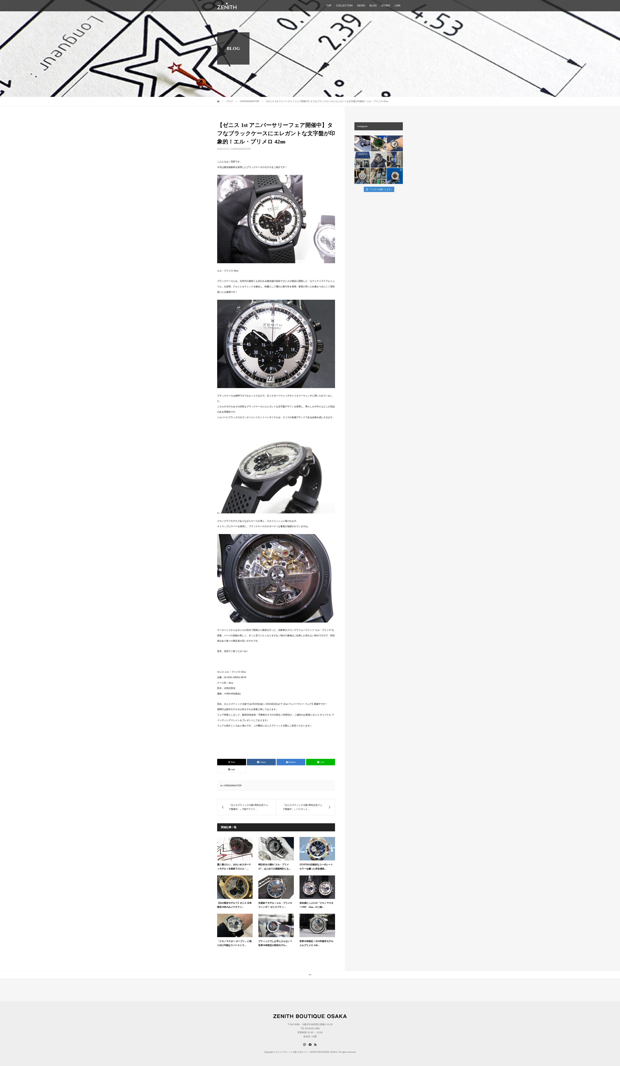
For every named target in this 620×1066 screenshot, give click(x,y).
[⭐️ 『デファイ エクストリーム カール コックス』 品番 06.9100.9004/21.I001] (395, 176)
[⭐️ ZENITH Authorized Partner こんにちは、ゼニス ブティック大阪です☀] (362, 143)
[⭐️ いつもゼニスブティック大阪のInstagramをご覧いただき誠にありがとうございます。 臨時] (395, 160)
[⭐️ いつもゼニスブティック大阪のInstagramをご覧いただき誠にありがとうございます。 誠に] (362, 160)
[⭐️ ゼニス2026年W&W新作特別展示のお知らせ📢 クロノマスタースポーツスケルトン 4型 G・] (379, 176)
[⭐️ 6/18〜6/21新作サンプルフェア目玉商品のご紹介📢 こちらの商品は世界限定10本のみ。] (362, 176)
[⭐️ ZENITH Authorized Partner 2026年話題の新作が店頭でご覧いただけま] (379, 160)
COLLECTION (344, 5)
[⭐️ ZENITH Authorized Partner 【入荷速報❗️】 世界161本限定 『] (379, 143)
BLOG (373, 5)
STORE (385, 5)
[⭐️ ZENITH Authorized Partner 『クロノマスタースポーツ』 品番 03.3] (395, 143)
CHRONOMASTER (240, 149)
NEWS (361, 5)
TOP (328, 5)
